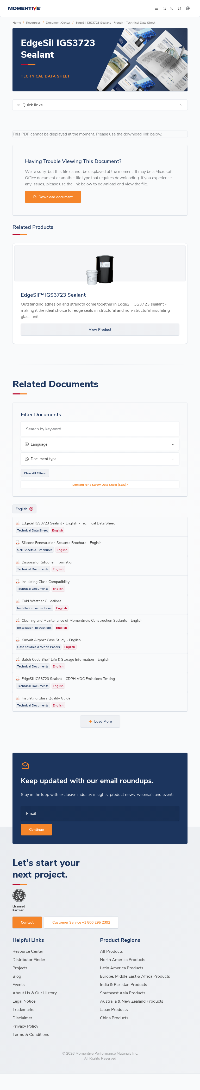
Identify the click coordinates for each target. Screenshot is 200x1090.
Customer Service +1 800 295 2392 (81, 922)
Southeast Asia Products (123, 992)
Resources (33, 22)
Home (16, 22)
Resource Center (27, 951)
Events (18, 984)
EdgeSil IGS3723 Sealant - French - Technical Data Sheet (115, 22)
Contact (27, 922)
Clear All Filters (35, 473)
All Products (111, 951)
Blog (16, 976)
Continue (36, 829)
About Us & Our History (34, 992)
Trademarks (23, 1009)
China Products (114, 1017)
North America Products (122, 959)
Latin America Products (121, 967)
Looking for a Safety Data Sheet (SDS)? (100, 484)
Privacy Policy (25, 1026)
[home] (80, 8)
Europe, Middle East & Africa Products (135, 976)
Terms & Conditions (30, 1034)
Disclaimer (22, 1017)
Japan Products (114, 1009)
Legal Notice (23, 1001)
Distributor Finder (28, 959)
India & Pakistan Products (123, 984)
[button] (156, 8)
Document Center (58, 22)
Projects (20, 967)
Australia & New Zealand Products (131, 1001)
